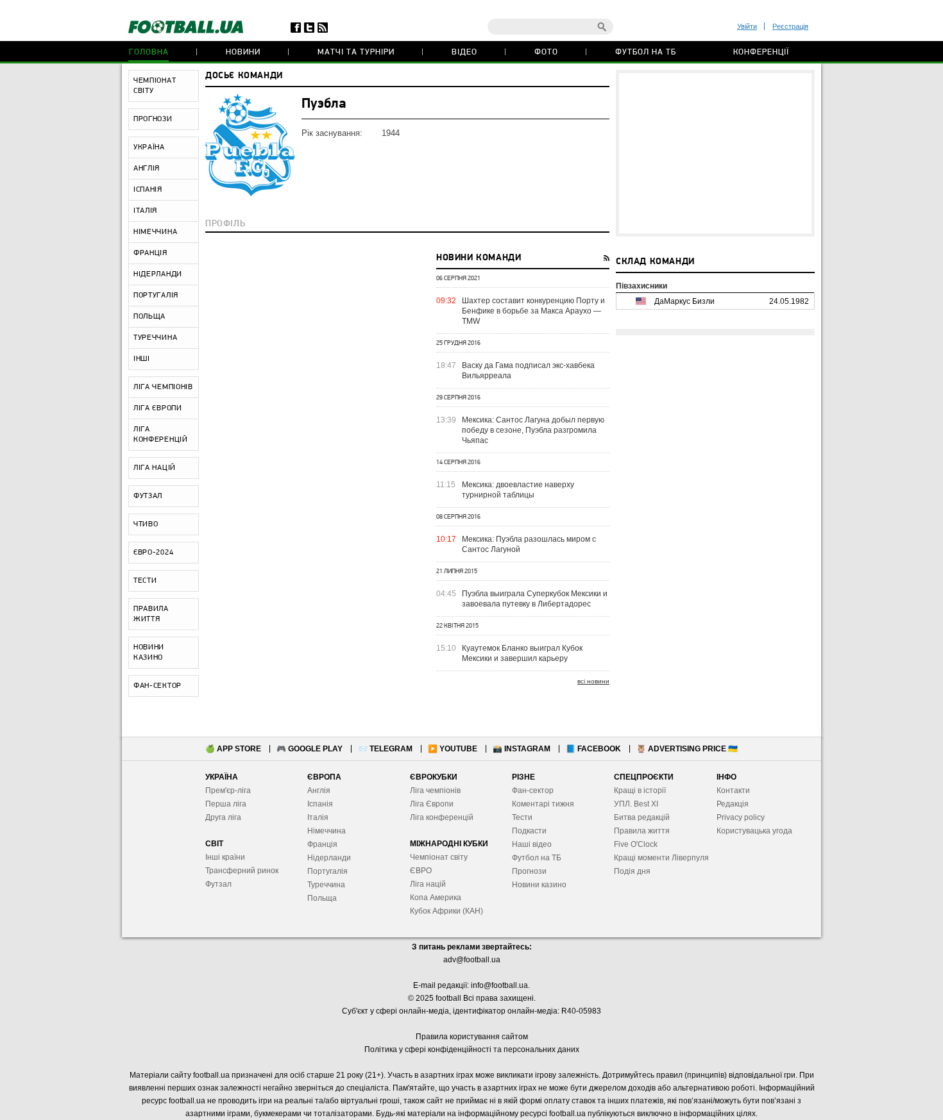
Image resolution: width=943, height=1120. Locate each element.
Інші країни (225, 857)
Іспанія (320, 803)
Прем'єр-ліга (228, 790)
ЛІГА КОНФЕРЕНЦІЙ (160, 435)
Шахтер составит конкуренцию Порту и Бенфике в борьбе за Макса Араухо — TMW (533, 311)
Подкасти (529, 830)
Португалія (327, 871)
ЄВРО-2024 (153, 552)
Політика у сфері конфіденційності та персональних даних (471, 1049)
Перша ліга (225, 803)
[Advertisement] (715, 153)
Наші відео (532, 844)
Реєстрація (790, 26)
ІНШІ (141, 359)
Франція (322, 844)
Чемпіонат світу (439, 857)
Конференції (761, 52)
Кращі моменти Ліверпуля (661, 857)
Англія (318, 790)
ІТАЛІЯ (145, 211)
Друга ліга (223, 817)
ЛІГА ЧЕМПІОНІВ (163, 387)
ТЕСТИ (145, 581)
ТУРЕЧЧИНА (155, 338)
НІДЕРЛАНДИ (157, 274)
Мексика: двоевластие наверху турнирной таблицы (518, 489)
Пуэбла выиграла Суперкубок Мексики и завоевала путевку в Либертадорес (534, 598)
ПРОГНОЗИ (153, 119)
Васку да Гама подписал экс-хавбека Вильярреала (528, 370)
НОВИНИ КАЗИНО (148, 653)
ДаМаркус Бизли (684, 301)
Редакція (733, 803)
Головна (149, 52)
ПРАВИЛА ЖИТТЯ (151, 614)
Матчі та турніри (356, 52)
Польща (322, 898)
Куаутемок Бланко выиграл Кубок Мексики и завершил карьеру (522, 653)
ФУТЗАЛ (147, 496)
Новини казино (539, 884)
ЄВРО (421, 870)
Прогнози (529, 871)
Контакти (733, 790)
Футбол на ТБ (645, 52)
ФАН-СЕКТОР (157, 686)
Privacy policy (741, 817)
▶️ (452, 749)
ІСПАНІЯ (147, 190)
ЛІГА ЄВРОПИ (157, 408)
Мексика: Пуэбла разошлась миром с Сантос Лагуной (529, 544)
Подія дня (632, 871)
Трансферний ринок (241, 870)
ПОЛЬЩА (149, 317)
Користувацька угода (754, 830)
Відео (464, 52)
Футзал (218, 884)
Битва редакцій (642, 817)
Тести (522, 817)
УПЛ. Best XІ (636, 803)
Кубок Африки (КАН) (446, 911)
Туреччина (326, 884)
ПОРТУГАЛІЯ (155, 295)
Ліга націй (428, 884)
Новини (243, 52)
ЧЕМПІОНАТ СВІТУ (154, 86)
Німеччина (326, 830)
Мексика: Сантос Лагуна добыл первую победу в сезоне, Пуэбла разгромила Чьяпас (533, 430)
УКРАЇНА (149, 147)
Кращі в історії (640, 790)
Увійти (747, 26)
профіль (225, 224)
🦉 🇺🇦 (687, 749)
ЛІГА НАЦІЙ (154, 468)
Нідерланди (329, 857)
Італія (317, 817)
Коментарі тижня (543, 803)
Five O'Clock (636, 844)
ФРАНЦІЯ (150, 253)
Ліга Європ (429, 803)
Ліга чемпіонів (435, 790)
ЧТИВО (145, 524)
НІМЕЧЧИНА (155, 232)
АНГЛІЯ (146, 168)
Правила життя (642, 830)
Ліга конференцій (441, 817)
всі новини (593, 681)
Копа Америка (435, 897)
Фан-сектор (533, 790)
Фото (546, 52)
